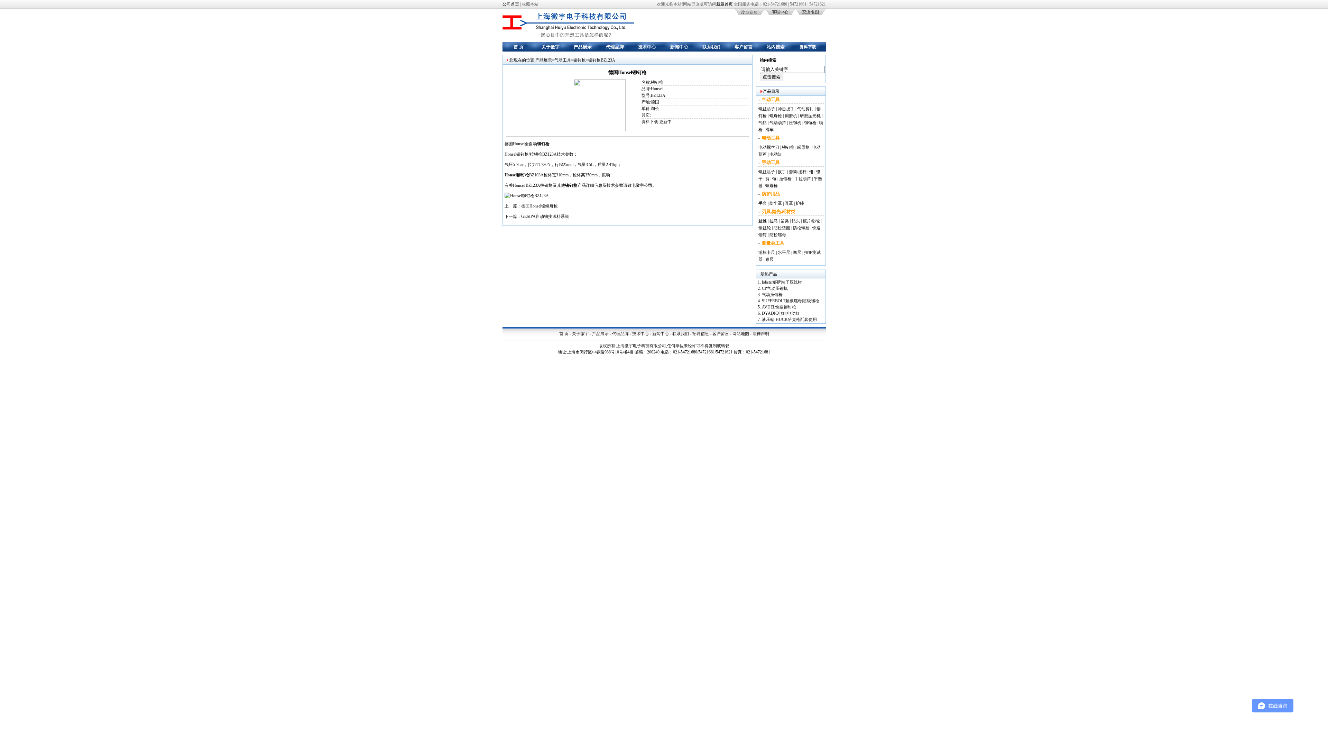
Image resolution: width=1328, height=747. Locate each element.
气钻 (762, 122)
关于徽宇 (551, 46)
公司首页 (510, 4)
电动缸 (775, 154)
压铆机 (795, 122)
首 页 (519, 46)
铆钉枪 (579, 60)
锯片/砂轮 (811, 221)
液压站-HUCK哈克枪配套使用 (789, 319)
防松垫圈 (782, 227)
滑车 (769, 129)
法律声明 (761, 333)
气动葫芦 (777, 122)
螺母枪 (775, 115)
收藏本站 (530, 4)
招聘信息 (700, 333)
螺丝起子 (766, 109)
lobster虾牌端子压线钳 (782, 282)
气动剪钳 (805, 109)
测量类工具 (773, 243)
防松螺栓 (801, 227)
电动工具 (771, 137)
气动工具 (562, 60)
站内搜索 (776, 46)
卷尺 (769, 259)
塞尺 (797, 252)
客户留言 (744, 46)
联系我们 (711, 46)
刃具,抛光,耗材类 (778, 211)
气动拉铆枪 (772, 294)
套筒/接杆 (797, 171)
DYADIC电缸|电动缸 (781, 313)
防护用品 (771, 193)
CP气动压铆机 (775, 288)
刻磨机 (791, 115)
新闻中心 (679, 46)
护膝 (800, 203)
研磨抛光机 (810, 115)
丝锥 (762, 221)
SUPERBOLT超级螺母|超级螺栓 (790, 300)
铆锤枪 (810, 122)
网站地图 (740, 333)
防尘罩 (775, 203)
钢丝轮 (764, 227)
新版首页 (724, 4)
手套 (762, 203)
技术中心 (647, 46)
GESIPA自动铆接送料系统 (545, 216)
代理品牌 (615, 46)
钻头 (796, 221)
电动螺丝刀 (768, 147)
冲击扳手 (786, 109)
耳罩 (789, 203)
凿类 (785, 221)
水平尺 (784, 252)
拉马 (773, 221)
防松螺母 (777, 234)
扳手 (782, 171)
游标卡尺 (766, 252)
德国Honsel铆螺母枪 (539, 206)
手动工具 (771, 162)
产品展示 (583, 46)
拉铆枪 (785, 178)
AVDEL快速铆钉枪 (779, 307)
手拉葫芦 (802, 178)
